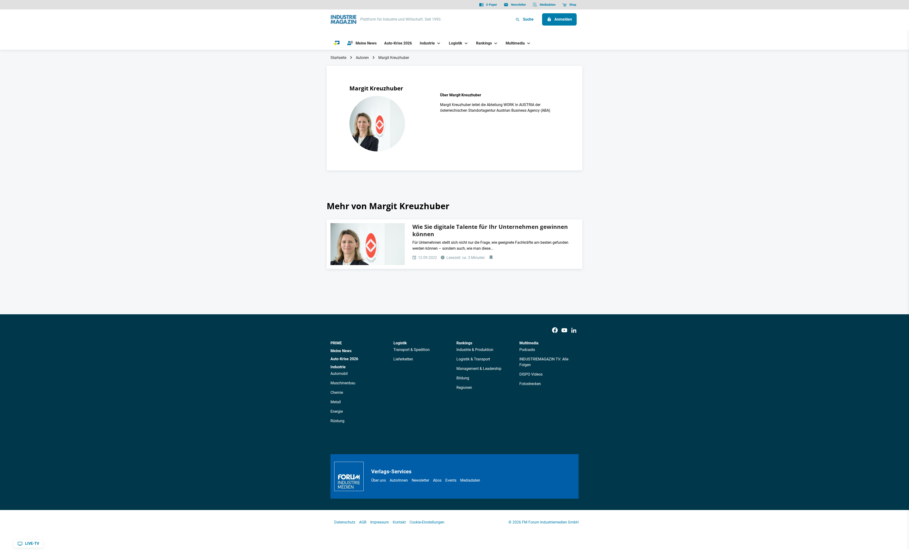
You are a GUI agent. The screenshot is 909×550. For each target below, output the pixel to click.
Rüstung (337, 421)
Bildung (462, 378)
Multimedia (529, 343)
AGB (362, 522)
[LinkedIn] (574, 330)
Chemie (336, 392)
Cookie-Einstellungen (427, 522)
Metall (335, 402)
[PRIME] (336, 43)
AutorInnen (399, 480)
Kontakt (399, 522)
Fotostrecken (530, 383)
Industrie (338, 367)
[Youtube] (564, 330)
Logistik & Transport (473, 359)
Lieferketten (403, 359)
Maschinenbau (342, 383)
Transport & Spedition (411, 349)
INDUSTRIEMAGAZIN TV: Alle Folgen (543, 362)
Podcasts (527, 349)
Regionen (464, 387)
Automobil (339, 373)
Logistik (400, 343)
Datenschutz (344, 522)
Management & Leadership (478, 368)
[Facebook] (555, 330)
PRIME (336, 343)
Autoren (362, 57)
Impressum (379, 522)
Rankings (464, 343)
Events (450, 480)
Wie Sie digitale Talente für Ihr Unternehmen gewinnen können (490, 230)
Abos (437, 480)
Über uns (378, 480)
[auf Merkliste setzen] (492, 257)
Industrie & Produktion (474, 349)
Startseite (338, 57)
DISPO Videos (531, 374)
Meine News (341, 351)
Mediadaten (470, 480)
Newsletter (420, 480)
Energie (336, 411)
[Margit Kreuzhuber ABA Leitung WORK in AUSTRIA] (367, 244)
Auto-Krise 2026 (344, 359)
